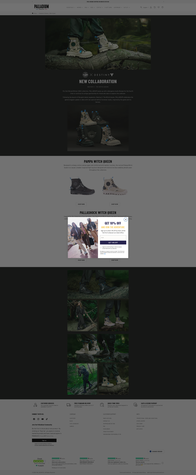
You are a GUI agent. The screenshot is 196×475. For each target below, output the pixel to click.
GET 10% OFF (113, 242)
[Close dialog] (126, 219)
